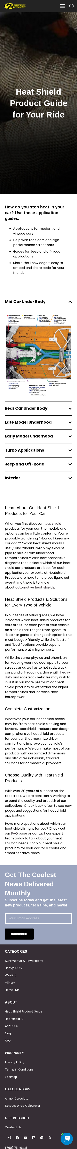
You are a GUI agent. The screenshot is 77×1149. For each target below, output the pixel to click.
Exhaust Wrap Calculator (22, 1106)
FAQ (14, 833)
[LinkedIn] (34, 1138)
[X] (50, 1138)
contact (38, 833)
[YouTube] (25, 1138)
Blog (8, 1033)
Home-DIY (12, 990)
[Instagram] (9, 1138)
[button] (72, 6)
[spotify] (42, 1138)
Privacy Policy (14, 1062)
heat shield (52, 523)
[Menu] (62, 6)
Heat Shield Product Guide (23, 1011)
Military (10, 983)
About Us (11, 1026)
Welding (10, 975)
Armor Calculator (17, 1098)
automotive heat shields (34, 587)
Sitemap (11, 1077)
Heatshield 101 (14, 1019)
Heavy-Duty (13, 968)
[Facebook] (17, 1138)
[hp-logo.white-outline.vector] (14, 6)
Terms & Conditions (19, 1069)
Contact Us (13, 1127)
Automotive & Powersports (24, 961)
